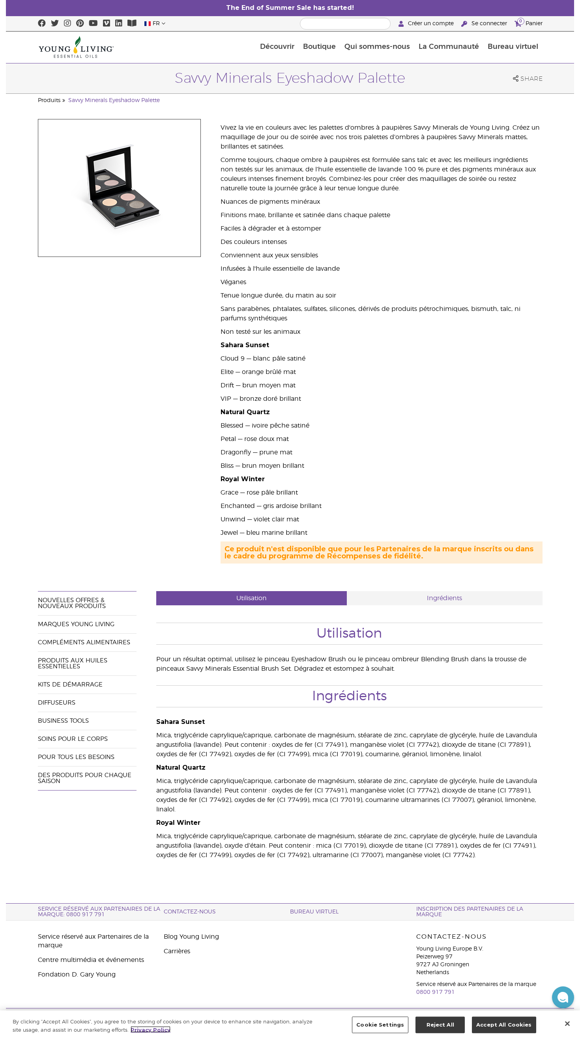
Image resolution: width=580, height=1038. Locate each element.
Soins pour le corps (73, 739)
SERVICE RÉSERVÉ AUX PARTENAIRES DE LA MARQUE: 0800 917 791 (99, 911)
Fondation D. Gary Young (77, 974)
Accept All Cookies (503, 1024)
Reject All (440, 1024)
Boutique (319, 46)
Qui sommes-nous (377, 46)
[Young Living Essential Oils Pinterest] (80, 23)
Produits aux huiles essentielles (72, 664)
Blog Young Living (191, 937)
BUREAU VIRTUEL (314, 912)
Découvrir (277, 46)
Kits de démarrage (70, 685)
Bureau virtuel (513, 46)
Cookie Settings (380, 1024)
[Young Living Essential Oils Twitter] (55, 23)
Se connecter (489, 23)
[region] (290, 1024)
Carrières (177, 951)
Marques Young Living (76, 624)
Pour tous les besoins (76, 757)
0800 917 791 (435, 992)
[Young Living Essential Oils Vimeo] (106, 23)
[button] (563, 997)
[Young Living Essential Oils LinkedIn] (118, 23)
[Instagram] (67, 23)
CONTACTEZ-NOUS (190, 912)
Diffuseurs (56, 703)
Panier (531, 22)
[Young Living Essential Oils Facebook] (42, 23)
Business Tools (63, 721)
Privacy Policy (150, 1029)
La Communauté (449, 46)
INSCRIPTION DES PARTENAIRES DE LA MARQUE (469, 911)
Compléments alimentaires (84, 642)
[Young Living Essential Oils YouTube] (93, 23)
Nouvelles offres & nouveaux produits (72, 603)
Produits (49, 100)
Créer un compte (430, 23)
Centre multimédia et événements (91, 960)
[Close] (567, 1023)
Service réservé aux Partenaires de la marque (93, 941)
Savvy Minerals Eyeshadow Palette (114, 100)
